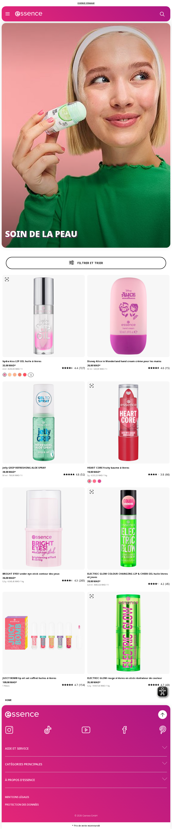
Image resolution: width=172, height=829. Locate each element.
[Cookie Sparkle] (10, 375)
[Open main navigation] (7, 14)
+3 (31, 375)
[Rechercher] (162, 14)
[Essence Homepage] (28, 13)
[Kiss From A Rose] (5, 375)
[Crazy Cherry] (89, 481)
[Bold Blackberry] (99, 481)
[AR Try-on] (7, 279)
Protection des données (22, 804)
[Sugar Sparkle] (15, 375)
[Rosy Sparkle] (20, 375)
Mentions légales (17, 797)
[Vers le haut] (162, 714)
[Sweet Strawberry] (94, 481)
